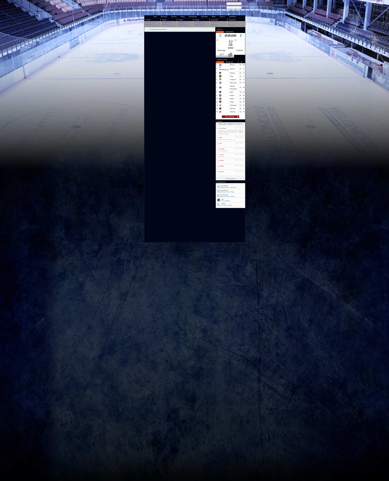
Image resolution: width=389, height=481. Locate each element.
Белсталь (174, 16)
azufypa (221, 160)
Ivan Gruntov (224, 185)
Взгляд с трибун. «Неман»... (228, 196)
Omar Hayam (222, 128)
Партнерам (204, 16)
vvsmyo (221, 154)
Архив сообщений (230, 178)
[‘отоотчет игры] (230, 57)
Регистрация (229, 12)
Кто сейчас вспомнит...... (227, 205)
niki (220, 143)
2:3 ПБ (231, 44)
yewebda (221, 149)
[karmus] (219, 205)
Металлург (164, 16)
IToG (222, 199)
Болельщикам (193, 16)
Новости (222, 16)
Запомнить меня (232, 10)
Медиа (214, 16)
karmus (223, 203)
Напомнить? (235, 12)
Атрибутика (232, 16)
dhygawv (221, 166)
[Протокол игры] (221, 57)
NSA (220, 137)
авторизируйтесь (237, 123)
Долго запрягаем (225, 200)
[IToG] (218, 200)
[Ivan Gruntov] (219, 187)
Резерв (183, 16)
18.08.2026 (230, 35)
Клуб (155, 16)
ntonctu (221, 171)
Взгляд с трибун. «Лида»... (228, 191)
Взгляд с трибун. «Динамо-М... (229, 187)
